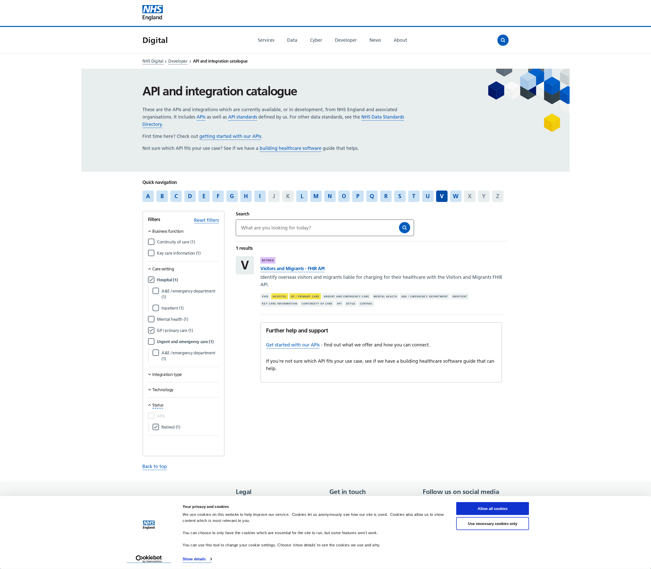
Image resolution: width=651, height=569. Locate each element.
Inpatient (459, 296)
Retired (268, 260)
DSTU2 (351, 303)
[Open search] (503, 40)
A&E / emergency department (424, 296)
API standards (242, 117)
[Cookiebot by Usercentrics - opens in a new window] (149, 559)
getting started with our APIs (230, 136)
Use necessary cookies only (492, 523)
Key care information (279, 303)
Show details (194, 559)
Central (366, 303)
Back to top (154, 466)
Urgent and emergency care (346, 296)
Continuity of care (317, 303)
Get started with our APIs (293, 345)
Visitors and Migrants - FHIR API (292, 268)
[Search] (404, 227)
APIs (201, 117)
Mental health (385, 296)
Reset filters (206, 220)
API (339, 303)
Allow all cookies (493, 508)
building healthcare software (290, 148)
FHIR (265, 296)
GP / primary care (305, 296)
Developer (177, 61)
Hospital (280, 296)
